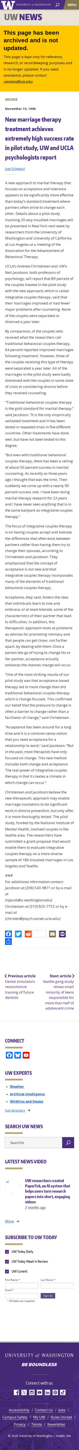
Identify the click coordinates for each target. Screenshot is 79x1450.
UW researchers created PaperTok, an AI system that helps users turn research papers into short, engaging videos (47, 1194)
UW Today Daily (22, 1251)
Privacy (20, 1424)
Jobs (62, 1409)
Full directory (15, 1110)
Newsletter (56, 1424)
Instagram (32, 1392)
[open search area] (57, 4)
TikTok (63, 1392)
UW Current (19, 1271)
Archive (11, 99)
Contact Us (44, 1409)
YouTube (39, 1392)
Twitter (24, 1392)
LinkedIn (47, 1392)
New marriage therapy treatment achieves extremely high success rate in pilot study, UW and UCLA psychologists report (39, 138)
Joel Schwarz (15, 168)
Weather (17, 1086)
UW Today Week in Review (29, 1261)
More (9, 1221)
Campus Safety (15, 1417)
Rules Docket (61, 1417)
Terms (36, 1424)
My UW (39, 1417)
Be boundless (40, 1365)
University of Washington (8, 4)
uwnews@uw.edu (18, 81)
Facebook (16, 1392)
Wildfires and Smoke (26, 1101)
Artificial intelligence (27, 1094)
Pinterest (55, 1392)
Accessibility (19, 1409)
